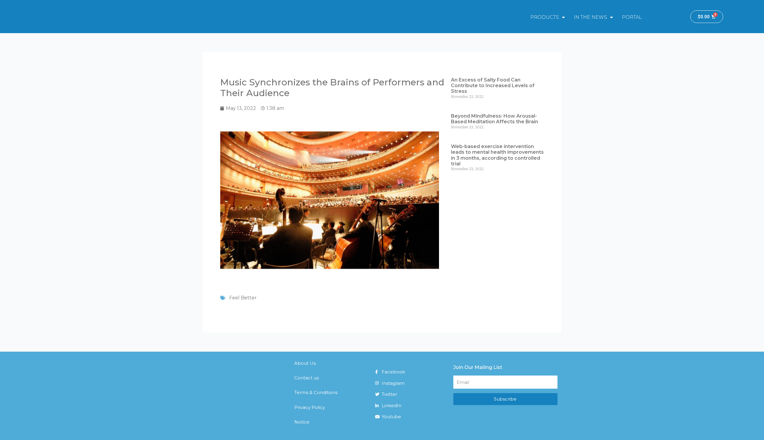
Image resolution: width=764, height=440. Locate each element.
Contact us (306, 378)
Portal (632, 17)
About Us (305, 363)
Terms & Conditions (316, 392)
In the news (590, 17)
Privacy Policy (309, 407)
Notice (301, 422)
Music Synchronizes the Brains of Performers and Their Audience (332, 88)
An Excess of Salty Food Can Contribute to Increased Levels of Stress (493, 85)
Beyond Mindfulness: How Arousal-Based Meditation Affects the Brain (494, 118)
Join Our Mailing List (477, 367)
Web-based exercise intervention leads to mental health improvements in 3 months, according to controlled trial (497, 155)
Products (544, 17)
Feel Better (243, 298)
